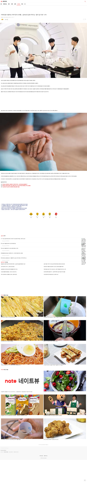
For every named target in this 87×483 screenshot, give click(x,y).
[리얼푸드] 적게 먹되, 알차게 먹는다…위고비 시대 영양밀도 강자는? (56, 391)
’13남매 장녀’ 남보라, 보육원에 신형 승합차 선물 (10, 186)
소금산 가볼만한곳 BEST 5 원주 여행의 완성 (9, 243)
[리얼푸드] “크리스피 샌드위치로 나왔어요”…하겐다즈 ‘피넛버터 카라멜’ (14, 415)
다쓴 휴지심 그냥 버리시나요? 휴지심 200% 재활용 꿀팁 (10, 439)
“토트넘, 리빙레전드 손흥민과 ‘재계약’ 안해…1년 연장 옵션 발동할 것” (14, 184)
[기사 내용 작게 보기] (84, 19)
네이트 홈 (41, 455)
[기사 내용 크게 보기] (85, 19)
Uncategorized (4, 245)
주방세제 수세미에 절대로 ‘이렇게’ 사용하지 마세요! (53, 317)
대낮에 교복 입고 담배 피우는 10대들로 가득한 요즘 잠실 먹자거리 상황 (14, 208)
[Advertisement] (43, 8)
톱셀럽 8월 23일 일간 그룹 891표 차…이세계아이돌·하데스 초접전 (12, 253)
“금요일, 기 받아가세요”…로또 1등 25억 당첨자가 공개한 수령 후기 (13, 209)
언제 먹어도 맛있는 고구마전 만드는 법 (8, 317)
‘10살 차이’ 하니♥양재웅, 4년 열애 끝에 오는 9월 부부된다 (11, 206)
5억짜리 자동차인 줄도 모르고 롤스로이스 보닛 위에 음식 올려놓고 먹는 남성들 (16, 185)
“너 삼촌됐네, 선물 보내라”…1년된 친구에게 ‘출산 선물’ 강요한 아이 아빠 (14, 205)
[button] (84, 480)
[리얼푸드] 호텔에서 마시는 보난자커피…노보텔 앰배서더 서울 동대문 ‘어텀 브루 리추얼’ (16, 391)
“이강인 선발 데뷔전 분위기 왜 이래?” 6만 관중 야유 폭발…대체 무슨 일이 (13, 238)
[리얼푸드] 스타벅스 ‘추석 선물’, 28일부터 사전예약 (53, 415)
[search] (85, 1)
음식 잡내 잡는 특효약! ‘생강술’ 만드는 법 (51, 439)
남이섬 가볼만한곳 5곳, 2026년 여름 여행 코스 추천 (10, 248)
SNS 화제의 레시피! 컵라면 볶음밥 (7, 341)
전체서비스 (45, 455)
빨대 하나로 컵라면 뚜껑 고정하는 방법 (50, 341)
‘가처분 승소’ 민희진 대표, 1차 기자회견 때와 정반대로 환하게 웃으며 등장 (14, 204)
